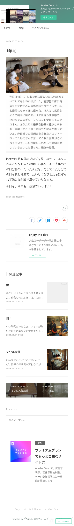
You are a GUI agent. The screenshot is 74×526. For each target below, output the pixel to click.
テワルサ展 (13, 352)
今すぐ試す (48, 17)
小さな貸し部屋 (40, 27)
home (7, 27)
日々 (9, 318)
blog (21, 27)
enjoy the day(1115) (15, 196)
